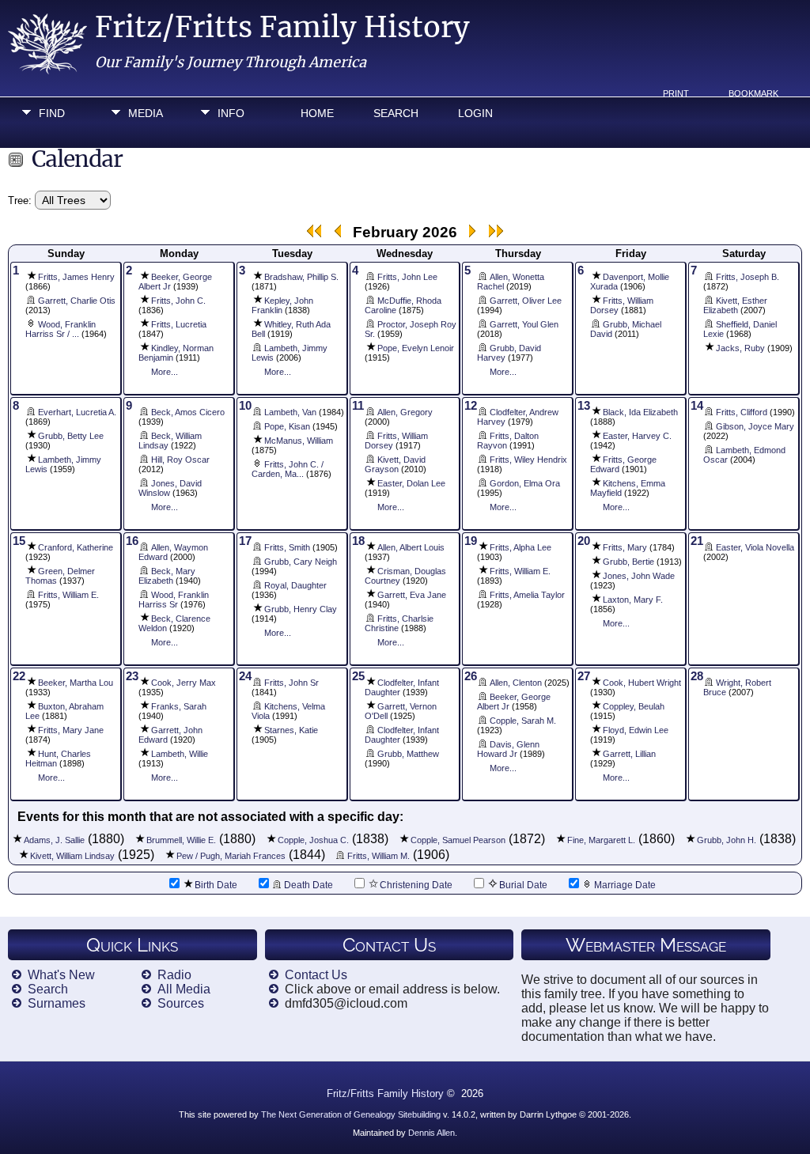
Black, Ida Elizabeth (640, 412)
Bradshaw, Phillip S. (301, 277)
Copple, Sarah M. (523, 720)
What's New (61, 975)
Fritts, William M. (378, 856)
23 (132, 676)
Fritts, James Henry (76, 277)
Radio (174, 975)
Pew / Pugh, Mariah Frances (231, 856)
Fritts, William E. (68, 595)
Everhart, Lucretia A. (77, 412)
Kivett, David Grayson (395, 464)
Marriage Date (625, 885)
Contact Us (316, 975)
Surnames (56, 1003)
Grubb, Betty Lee (71, 436)
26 (470, 676)
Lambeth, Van (290, 412)
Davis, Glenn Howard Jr (508, 749)
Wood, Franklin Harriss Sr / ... (60, 329)
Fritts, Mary (625, 547)
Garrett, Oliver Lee (526, 300)
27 (583, 676)
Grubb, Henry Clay (300, 609)
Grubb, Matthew (408, 754)
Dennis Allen (431, 1132)
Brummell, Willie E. (181, 840)
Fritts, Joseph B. (747, 277)
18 (358, 541)
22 (19, 676)
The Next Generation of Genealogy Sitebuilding (351, 1114)
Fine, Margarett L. (601, 840)
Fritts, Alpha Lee (520, 547)
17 (245, 541)
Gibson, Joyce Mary (755, 426)
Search (395, 113)
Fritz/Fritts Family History (282, 27)
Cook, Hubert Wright (642, 682)
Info (231, 113)
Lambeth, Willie (179, 754)
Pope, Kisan (287, 426)
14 (697, 405)
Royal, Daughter (295, 585)
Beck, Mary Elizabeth (166, 575)
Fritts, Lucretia (178, 324)
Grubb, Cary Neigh (300, 561)
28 (697, 676)
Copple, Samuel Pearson (458, 840)
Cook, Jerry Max (183, 682)
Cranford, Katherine (75, 547)
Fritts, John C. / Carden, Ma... (288, 469)
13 (583, 405)
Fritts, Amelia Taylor (527, 595)
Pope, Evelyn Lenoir (415, 348)
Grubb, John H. (726, 840)
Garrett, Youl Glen (524, 324)
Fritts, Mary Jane (71, 730)
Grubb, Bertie (628, 561)
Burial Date (523, 885)
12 (470, 405)
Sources (180, 1003)
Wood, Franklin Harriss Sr (173, 599)
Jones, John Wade (639, 576)
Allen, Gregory (405, 412)
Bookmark (753, 93)
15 (19, 541)
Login (475, 113)
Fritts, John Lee (407, 277)
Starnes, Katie (291, 730)
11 (358, 405)
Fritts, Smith (287, 547)
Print (676, 93)
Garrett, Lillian (629, 754)
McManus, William (298, 440)
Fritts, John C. (178, 300)
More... (164, 371)
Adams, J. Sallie (54, 840)
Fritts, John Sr (291, 682)
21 (697, 541)
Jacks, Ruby (740, 348)
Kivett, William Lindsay (72, 856)
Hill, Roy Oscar (180, 459)
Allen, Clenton (516, 682)
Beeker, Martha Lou (75, 682)
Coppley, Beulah (633, 706)
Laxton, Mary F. (633, 599)
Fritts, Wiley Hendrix (528, 459)
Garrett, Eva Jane (411, 595)
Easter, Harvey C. (637, 436)
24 (245, 676)
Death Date (308, 885)
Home (317, 113)
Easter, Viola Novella (755, 547)
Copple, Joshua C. (313, 840)
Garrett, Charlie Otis (76, 300)
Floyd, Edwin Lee (635, 730)
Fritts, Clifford (741, 412)
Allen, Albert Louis (411, 547)
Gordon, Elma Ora (525, 483)
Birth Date (216, 885)
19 (470, 541)
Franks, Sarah (178, 706)
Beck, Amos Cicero (188, 412)
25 (358, 676)
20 (583, 541)
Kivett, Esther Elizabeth (735, 305)
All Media (183, 989)
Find (52, 113)
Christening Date (416, 885)
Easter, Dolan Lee (411, 483)
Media (145, 113)
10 (245, 405)
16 (132, 541)
